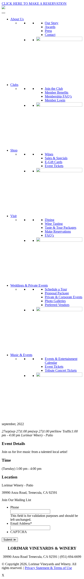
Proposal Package (57, 293)
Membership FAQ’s (58, 96)
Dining (49, 220)
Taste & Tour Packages (60, 227)
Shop (13, 150)
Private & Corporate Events (63, 297)
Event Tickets (54, 166)
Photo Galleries (55, 301)
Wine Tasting (54, 224)
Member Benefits (56, 92)
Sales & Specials (56, 158)
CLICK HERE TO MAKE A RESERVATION (34, 3)
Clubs (14, 85)
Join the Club (54, 88)
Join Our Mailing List (16, 500)
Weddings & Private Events (29, 285)
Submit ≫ (9, 539)
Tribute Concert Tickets (61, 370)
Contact (50, 34)
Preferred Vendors (57, 305)
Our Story (51, 23)
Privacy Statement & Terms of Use (48, 568)
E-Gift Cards (53, 162)
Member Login (55, 100)
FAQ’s (49, 235)
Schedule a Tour (56, 289)
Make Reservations (58, 231)
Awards (50, 27)
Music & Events (21, 355)
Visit (13, 216)
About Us (17, 19)
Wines (49, 154)
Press (48, 31)
